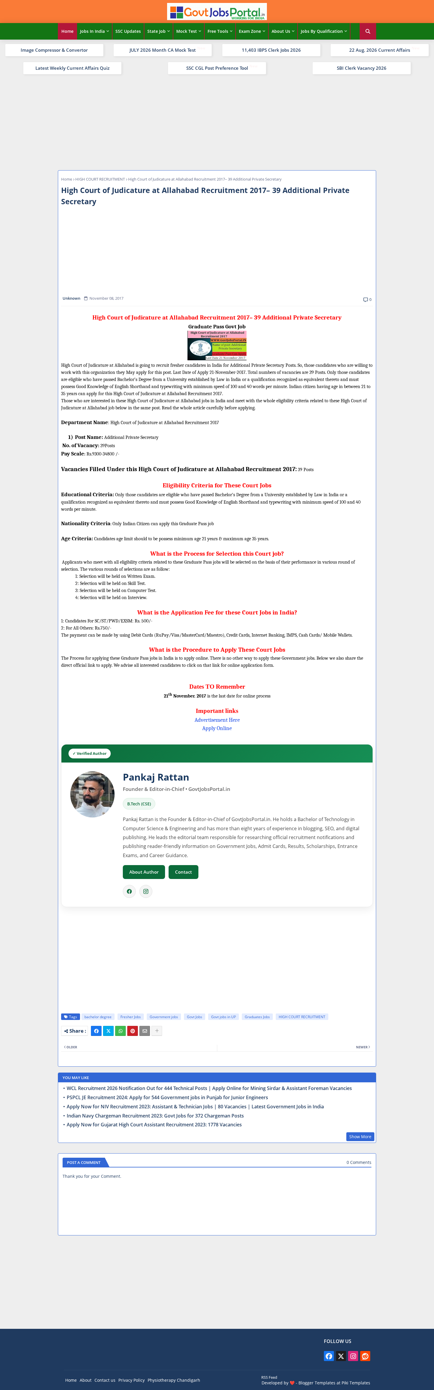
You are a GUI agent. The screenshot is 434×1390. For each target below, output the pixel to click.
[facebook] (329, 1356)
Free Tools (218, 31)
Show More (360, 1136)
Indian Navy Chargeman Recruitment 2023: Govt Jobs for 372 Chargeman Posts (155, 1116)
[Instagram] (145, 891)
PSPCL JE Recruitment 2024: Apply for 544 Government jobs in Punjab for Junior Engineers (167, 1097)
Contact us (104, 1380)
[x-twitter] (341, 1356)
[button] (368, 31)
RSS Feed (269, 1377)
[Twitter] (108, 1031)
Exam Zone (250, 31)
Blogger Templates (316, 1383)
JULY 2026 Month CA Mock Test (163, 50)
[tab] (67, 31)
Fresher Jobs (130, 1016)
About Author (144, 872)
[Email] (144, 1031)
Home (67, 31)
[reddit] (365, 1356)
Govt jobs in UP (223, 1016)
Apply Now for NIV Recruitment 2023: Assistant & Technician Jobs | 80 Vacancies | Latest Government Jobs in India (195, 1107)
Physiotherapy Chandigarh (174, 1380)
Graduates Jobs (257, 1016)
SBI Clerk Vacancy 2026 (361, 68)
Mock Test (186, 31)
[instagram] (353, 1356)
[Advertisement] (217, 121)
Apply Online (217, 728)
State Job (156, 31)
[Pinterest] (132, 1031)
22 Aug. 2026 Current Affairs (379, 50)
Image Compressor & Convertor (54, 50)
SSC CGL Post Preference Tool (217, 68)
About (86, 1380)
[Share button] (156, 1031)
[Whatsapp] (120, 1031)
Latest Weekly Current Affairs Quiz (72, 68)
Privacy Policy (131, 1380)
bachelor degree (98, 1016)
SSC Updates (128, 31)
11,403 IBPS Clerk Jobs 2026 (271, 50)
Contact (183, 872)
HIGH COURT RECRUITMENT (100, 179)
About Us (281, 31)
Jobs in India (92, 31)
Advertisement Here (217, 720)
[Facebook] (129, 891)
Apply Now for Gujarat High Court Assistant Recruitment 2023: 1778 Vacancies (154, 1125)
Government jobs (164, 1016)
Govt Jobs (194, 1016)
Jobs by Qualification (322, 31)
